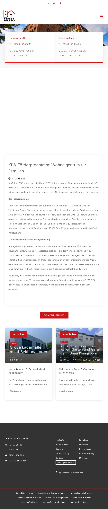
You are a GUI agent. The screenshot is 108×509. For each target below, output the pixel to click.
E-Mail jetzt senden (17, 460)
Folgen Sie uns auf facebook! (71, 472)
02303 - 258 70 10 (16, 455)
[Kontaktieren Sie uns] (48, 3)
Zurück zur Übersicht (54, 315)
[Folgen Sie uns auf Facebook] (60, 3)
